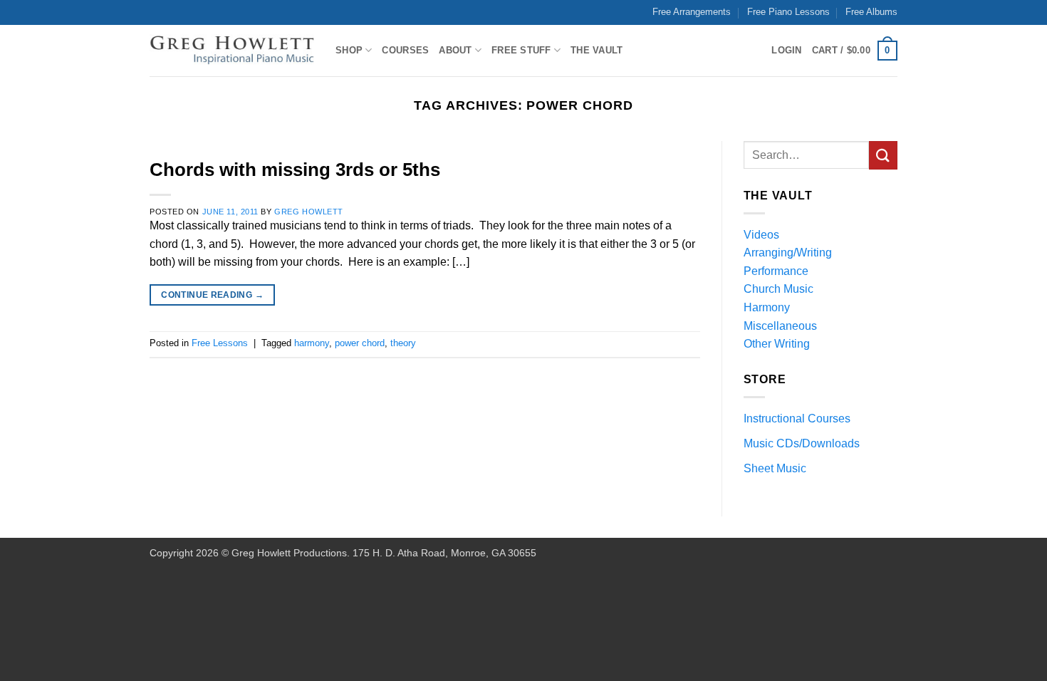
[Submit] (883, 155)
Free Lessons (220, 343)
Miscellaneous (780, 326)
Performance (776, 271)
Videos (761, 235)
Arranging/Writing (788, 252)
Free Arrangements (691, 11)
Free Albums (871, 11)
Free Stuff (521, 50)
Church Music (778, 289)
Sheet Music (775, 468)
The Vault (597, 50)
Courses (405, 50)
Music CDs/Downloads (802, 443)
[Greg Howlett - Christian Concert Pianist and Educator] (232, 50)
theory (403, 343)
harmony (311, 343)
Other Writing (777, 344)
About (455, 50)
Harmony (767, 307)
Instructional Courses (797, 418)
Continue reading (212, 295)
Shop (349, 50)
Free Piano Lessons (788, 11)
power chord (360, 343)
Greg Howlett (308, 211)
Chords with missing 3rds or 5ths (295, 170)
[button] (854, 51)
